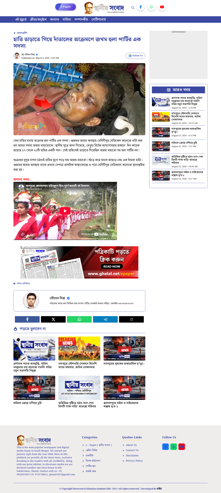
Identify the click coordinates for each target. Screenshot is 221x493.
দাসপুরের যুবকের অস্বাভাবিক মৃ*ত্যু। (124, 363)
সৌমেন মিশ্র (30, 54)
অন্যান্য (54, 19)
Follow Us (138, 55)
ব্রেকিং (24, 33)
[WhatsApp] (151, 7)
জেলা (19, 33)
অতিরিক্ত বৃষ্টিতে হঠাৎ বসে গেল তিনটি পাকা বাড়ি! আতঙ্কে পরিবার (77, 405)
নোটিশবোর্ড (98, 19)
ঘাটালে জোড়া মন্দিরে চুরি (27, 403)
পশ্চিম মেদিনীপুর (23, 283)
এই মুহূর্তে (21, 19)
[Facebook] (140, 7)
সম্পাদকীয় (81, 19)
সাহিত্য (67, 19)
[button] (133, 8)
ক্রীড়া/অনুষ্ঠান (38, 19)
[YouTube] (162, 7)
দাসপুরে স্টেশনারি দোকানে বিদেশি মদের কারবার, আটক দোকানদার (77, 365)
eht (159, 488)
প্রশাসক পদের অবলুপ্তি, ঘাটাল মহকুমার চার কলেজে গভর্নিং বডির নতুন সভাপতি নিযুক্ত (32, 367)
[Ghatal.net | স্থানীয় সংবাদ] (105, 8)
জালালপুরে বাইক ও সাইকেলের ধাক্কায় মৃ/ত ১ (121, 405)
